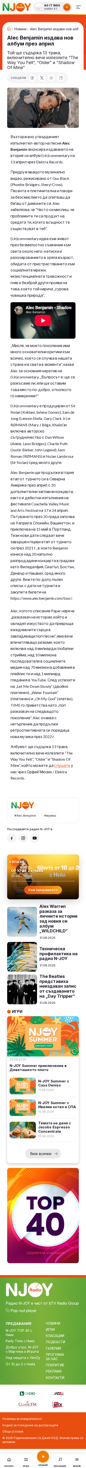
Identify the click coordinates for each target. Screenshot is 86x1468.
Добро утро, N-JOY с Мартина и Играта (22, 1349)
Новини (20, 29)
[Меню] (79, 7)
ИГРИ (50, 1329)
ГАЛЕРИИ (53, 1348)
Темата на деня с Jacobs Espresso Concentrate (54, 1127)
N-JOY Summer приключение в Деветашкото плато (38, 1068)
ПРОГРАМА (55, 1354)
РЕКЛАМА (54, 1371)
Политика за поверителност (22, 1419)
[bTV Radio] (27, 1393)
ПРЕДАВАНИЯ (18, 1324)
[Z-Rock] (58, 1404)
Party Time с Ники (20, 1341)
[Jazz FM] (58, 1393)
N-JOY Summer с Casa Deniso (53, 1083)
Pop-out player (24, 1310)
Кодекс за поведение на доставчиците (30, 1425)
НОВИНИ (53, 1323)
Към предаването (43, 890)
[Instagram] (23, 838)
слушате (62, 765)
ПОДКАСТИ (55, 1342)
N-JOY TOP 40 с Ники (19, 1332)
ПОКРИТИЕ (55, 1365)
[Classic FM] (27, 1403)
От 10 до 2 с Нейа (20, 1364)
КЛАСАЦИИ (55, 1336)
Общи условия (12, 1431)
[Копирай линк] (61, 78)
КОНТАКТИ (55, 1378)
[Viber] (51, 78)
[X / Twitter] (42, 78)
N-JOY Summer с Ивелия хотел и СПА (57, 1105)
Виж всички (40, 1153)
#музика (50, 815)
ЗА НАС (52, 1359)
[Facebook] (32, 78)
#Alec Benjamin (25, 815)
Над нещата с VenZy (23, 1358)
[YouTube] (34, 838)
